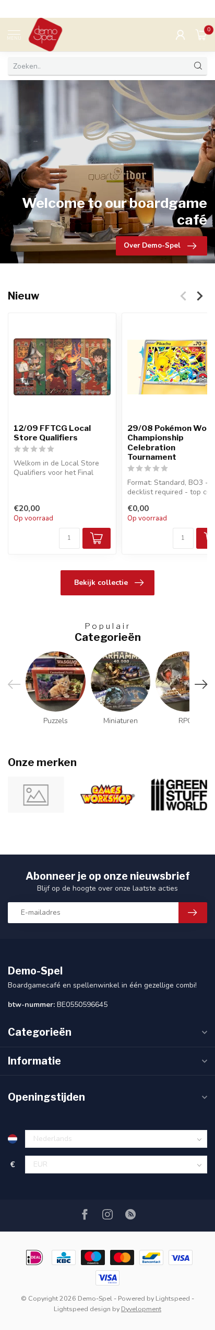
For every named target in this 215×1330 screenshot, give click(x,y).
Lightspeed (173, 1298)
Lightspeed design (82, 1308)
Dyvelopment (141, 1308)
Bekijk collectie (101, 583)
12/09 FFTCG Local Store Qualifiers (52, 433)
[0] (201, 34)
